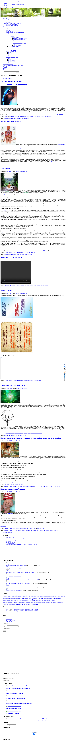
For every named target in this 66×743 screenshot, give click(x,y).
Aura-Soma (13, 47)
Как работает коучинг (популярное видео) (15, 698)
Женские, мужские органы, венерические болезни (24, 41)
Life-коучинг (8, 22)
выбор (11, 287)
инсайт (60, 598)
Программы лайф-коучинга (12, 25)
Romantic (10, 59)
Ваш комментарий (23, 84)
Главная (5, 3)
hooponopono (7, 287)
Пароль (4, 626)
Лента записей (9, 619)
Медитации (13, 50)
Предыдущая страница (6, 78)
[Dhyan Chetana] (34, 734)
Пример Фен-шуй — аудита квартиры (14, 693)
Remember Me (7, 628)
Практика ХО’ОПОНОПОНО (11, 257)
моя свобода (18, 287)
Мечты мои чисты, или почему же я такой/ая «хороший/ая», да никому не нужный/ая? (31, 438)
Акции (4, 69)
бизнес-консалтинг (48, 596)
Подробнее (60, 114)
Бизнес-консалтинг (7, 26)
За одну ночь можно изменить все (21, 612)
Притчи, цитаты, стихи (11, 51)
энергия (35, 604)
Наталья (7, 612)
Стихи (9, 54)
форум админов (9, 611)
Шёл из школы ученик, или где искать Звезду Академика (21, 572)
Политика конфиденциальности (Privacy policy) (13, 4)
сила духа (59, 486)
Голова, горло (16, 37)
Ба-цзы (9, 596)
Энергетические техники (13, 46)
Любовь (10, 53)
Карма (13, 596)
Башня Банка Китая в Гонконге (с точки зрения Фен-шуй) (21, 587)
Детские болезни (17, 45)
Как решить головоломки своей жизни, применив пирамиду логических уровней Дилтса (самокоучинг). (29, 720)
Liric (9, 58)
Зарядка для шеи (6, 290)
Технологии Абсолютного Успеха (8, 7)
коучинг (11, 600)
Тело (14, 44)
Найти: (2, 72)
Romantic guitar (11, 61)
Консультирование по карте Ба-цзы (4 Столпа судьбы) (21, 583)
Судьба (23, 596)
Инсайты (8, 30)
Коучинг (5, 18)
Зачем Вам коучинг (10, 19)
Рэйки (12, 48)
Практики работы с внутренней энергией (15, 32)
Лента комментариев (10, 620)
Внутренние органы (17, 40)
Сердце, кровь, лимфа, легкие (19, 38)
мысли (22, 287)
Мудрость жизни (9, 31)
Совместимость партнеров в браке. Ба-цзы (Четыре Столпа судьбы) (24, 579)
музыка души (46, 600)
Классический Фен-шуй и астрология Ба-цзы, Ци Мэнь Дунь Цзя (21, 544)
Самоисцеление (11, 33)
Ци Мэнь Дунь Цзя (35, 596)
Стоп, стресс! (5, 168)
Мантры (10, 62)
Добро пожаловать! (10, 537)
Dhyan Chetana (34, 732)
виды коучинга (8, 598)
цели (31, 604)
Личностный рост (7, 29)
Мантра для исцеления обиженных (13, 489)
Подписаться (6, 680)
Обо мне (5, 5)
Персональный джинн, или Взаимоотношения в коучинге (19, 703)
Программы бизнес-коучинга (12, 24)
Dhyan (17, 84)
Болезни (12, 36)
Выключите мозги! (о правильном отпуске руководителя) (25, 609)
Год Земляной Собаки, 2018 (15, 568)
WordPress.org (9, 621)
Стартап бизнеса (9, 27)
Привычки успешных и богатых (13, 708)
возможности (23, 598)
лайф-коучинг (26, 486)
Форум (4, 68)
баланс (5, 118)
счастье (4, 604)
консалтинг (5, 600)
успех (63, 486)
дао (14, 287)
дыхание (14, 254)
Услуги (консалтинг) (11, 543)
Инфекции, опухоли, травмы (19, 43)
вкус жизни (10, 486)
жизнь (13, 118)
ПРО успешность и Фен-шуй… (13, 713)
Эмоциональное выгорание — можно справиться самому (29, 611)
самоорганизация (36, 602)
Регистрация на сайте (8, 64)
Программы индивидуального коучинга (12, 23)
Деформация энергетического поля (13, 385)
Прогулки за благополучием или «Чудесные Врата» (18, 688)
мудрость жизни (38, 600)
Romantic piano (11, 60)
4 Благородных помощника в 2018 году (17, 565)
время (30, 598)
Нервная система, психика (19, 39)
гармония (9, 118)
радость (26, 287)
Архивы (5, 725)
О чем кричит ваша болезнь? (14, 34)
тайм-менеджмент (10, 604)
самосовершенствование (26, 165)
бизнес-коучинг (56, 596)
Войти (7, 617)
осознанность (18, 118)
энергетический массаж (24, 382)
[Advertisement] (9, 551)
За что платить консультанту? (15, 590)
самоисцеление (25, 118)
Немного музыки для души (12, 57)
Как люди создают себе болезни (11, 81)
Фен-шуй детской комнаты (15, 576)
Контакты (5, 66)
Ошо (20, 596)
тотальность (17, 604)
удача (23, 604)
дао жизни (48, 598)
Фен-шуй (29, 596)
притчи (15, 602)
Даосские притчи (12, 55)
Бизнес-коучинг (9, 21)
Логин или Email (7, 623)
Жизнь (9, 52)
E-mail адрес (6, 678)
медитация (22, 254)
